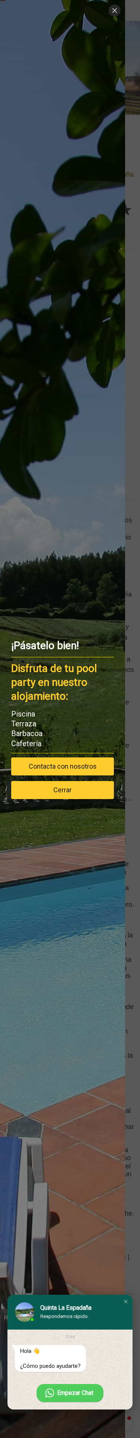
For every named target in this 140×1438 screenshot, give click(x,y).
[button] (126, 1301)
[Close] (115, 10)
